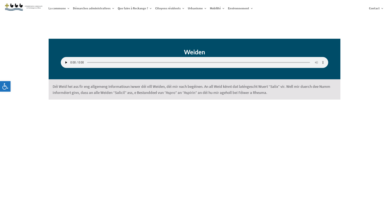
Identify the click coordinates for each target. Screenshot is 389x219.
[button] (5, 86)
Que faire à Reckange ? (133, 8)
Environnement (238, 8)
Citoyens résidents (168, 8)
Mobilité (215, 8)
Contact (374, 8)
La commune (57, 8)
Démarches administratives (92, 8)
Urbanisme (195, 8)
